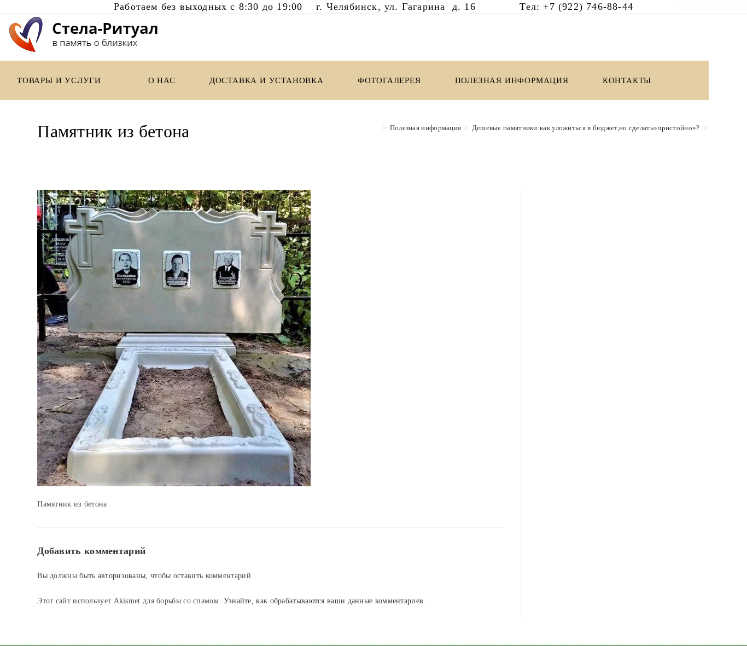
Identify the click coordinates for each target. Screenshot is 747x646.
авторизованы (122, 576)
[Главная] (376, 128)
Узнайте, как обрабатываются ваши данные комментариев (324, 601)
